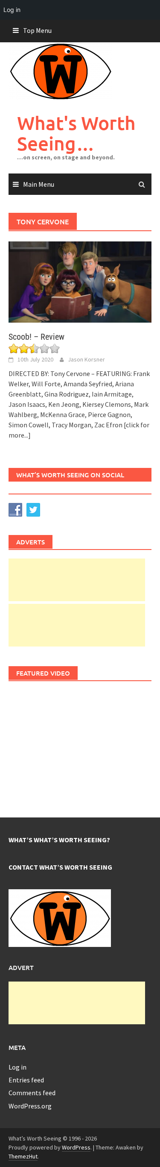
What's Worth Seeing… (76, 133)
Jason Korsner (86, 359)
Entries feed (26, 1080)
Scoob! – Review (36, 337)
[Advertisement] (77, 580)
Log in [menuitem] (11, 9)
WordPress (76, 1147)
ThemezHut (23, 1156)
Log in (17, 1067)
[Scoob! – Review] (80, 281)
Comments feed (32, 1092)
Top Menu (37, 30)
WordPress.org (30, 1106)
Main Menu (38, 184)
